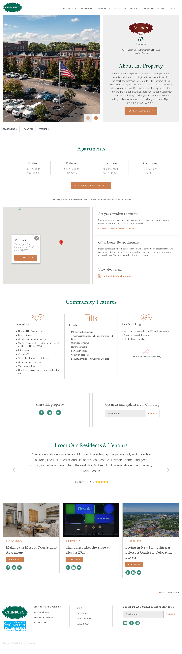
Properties (82, 613)
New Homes (69, 8)
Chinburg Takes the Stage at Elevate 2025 (88, 550)
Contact (173, 8)
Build (79, 608)
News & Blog (83, 624)
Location (27, 129)
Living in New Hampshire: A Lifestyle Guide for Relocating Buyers (149, 552)
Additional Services (126, 8)
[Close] (36, 238)
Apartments (86, 8)
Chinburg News (14, 541)
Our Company (84, 619)
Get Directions (26, 257)
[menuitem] (69, 8)
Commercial (104, 8)
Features (44, 129)
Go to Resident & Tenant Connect (117, 229)
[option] (51, 68)
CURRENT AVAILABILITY (141, 111)
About (160, 8)
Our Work (148, 8)
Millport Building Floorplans (118, 276)
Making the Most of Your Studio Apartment (31, 550)
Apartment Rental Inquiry (91, 185)
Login (170, 592)
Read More (15, 559)
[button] (61, 242)
